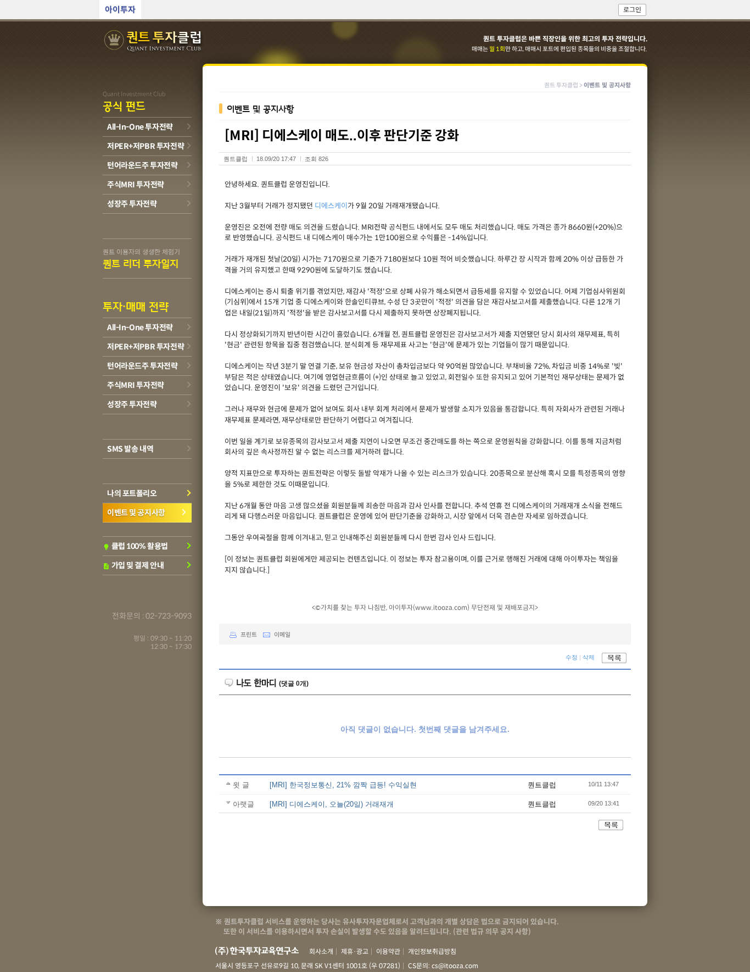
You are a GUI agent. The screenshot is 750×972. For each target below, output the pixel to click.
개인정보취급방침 (432, 951)
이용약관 (388, 951)
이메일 (282, 634)
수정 (572, 657)
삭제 (589, 657)
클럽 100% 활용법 (135, 546)
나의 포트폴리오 (132, 493)
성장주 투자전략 (132, 204)
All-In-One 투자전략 (140, 127)
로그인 (632, 9)
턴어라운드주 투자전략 (142, 165)
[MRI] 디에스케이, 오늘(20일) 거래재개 (332, 804)
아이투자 (120, 9)
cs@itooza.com (455, 966)
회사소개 (321, 951)
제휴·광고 (354, 951)
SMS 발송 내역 (130, 449)
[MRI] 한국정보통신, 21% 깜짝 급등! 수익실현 (343, 785)
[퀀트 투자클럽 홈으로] (154, 41)
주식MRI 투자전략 (135, 185)
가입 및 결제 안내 (133, 565)
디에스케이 (331, 205)
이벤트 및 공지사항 (136, 513)
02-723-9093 (168, 616)
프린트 (248, 634)
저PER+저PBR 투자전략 (145, 146)
